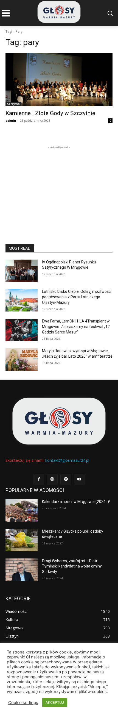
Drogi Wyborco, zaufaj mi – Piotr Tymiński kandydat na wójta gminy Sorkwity (72, 566)
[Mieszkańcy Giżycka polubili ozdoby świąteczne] (21, 540)
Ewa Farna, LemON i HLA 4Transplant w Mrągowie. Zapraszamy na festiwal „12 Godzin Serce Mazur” (76, 326)
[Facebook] (38, 479)
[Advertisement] (59, 184)
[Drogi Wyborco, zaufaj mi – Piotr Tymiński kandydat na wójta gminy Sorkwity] (21, 569)
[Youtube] (79, 479)
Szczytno (13, 104)
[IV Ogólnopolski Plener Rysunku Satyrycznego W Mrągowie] (21, 271)
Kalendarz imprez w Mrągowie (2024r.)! (76, 501)
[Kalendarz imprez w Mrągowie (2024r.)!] (21, 510)
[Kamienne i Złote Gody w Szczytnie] (59, 79)
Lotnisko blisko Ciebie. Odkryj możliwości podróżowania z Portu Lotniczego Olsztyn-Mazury (76, 296)
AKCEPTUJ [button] (55, 702)
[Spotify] (65, 479)
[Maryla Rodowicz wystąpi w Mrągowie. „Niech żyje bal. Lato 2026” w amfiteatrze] (21, 359)
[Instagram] (52, 479)
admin (10, 120)
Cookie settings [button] (23, 702)
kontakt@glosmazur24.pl (67, 460)
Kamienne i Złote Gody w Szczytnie (50, 113)
